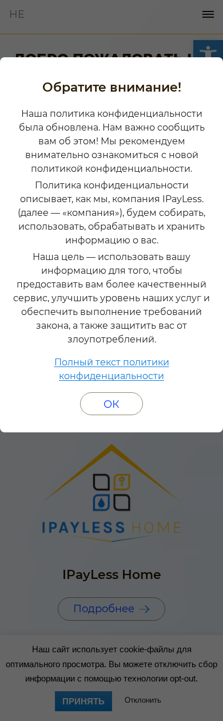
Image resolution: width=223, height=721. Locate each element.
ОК (111, 404)
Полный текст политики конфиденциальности (111, 369)
